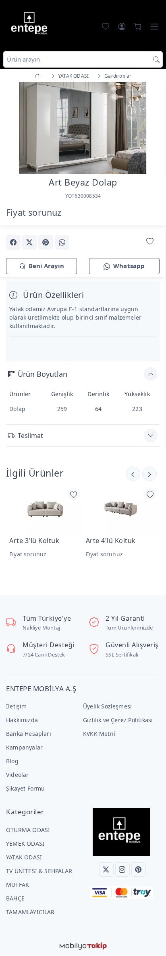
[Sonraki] (133, 474)
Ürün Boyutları (43, 374)
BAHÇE (15, 898)
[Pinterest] (138, 869)
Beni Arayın (46, 266)
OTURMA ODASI (28, 830)
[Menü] (154, 27)
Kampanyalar (24, 747)
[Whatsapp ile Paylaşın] (62, 242)
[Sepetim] (136, 26)
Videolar (17, 774)
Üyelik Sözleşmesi (107, 706)
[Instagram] (122, 869)
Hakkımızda (22, 720)
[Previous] (16, 128)
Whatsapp (129, 266)
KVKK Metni (99, 733)
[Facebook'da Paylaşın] (13, 242)
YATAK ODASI (24, 857)
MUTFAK (17, 884)
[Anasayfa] (38, 76)
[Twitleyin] (29, 242)
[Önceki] (149, 474)
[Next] (149, 128)
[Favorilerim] (104, 26)
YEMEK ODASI (25, 843)
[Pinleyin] (45, 242)
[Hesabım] (122, 26)
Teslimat (30, 435)
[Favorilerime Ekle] (150, 242)
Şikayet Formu (25, 788)
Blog (12, 761)
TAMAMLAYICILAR (30, 912)
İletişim (16, 706)
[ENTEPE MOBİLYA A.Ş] (31, 25)
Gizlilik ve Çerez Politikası (118, 720)
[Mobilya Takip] (83, 945)
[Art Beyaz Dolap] (83, 127)
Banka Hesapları (28, 733)
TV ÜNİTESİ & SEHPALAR (39, 871)
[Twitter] (106, 869)
